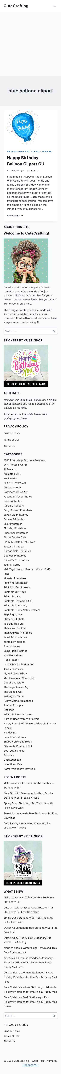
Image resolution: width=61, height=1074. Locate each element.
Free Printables (13, 501)
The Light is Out (13, 691)
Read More (15, 215)
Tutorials (9, 755)
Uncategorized (12, 759)
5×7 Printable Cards (15, 464)
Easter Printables (14, 546)
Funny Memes (12, 646)
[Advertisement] (30, 43)
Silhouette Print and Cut (18, 746)
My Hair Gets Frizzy (15, 673)
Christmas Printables (16, 532)
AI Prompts (10, 469)
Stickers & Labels (14, 619)
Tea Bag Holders (13, 623)
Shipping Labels (13, 614)
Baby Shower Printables (18, 510)
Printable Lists (12, 596)
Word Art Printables (15, 637)
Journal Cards (12, 564)
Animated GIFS (12, 473)
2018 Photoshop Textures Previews (24, 460)
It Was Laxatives (13, 669)
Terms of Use (12, 439)
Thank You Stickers (15, 628)
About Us (9, 446)
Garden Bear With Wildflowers (21, 718)
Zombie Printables (14, 641)
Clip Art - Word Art (41, 151)
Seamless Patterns (15, 737)
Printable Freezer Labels (18, 714)
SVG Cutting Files (14, 750)
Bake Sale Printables (16, 514)
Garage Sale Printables (17, 551)
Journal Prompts (13, 705)
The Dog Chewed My (16, 687)
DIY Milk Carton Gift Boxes (19, 541)
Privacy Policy (12, 433)
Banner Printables (14, 519)
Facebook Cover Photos (18, 496)
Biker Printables (13, 523)
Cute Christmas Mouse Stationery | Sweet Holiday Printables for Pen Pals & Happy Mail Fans (30, 977)
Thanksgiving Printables (18, 632)
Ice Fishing (10, 732)
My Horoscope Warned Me (19, 678)
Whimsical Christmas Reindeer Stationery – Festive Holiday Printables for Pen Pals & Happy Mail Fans (29, 963)
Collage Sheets (12, 487)
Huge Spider (11, 659)
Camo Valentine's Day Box (19, 768)
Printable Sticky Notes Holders (22, 610)
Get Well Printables (15, 555)
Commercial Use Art (16, 492)
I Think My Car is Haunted (19, 664)
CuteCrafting (16, 170)
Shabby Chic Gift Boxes (18, 741)
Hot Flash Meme (13, 655)
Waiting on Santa (14, 696)
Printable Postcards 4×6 (18, 601)
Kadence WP (30, 1064)
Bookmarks (10, 478)
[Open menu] (54, 6)
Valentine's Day (13, 764)
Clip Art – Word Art (15, 482)
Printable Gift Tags (15, 591)
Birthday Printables (18, 151)
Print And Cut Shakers (17, 587)
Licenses (9, 709)
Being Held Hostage (15, 650)
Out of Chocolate (14, 682)
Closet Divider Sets (15, 537)
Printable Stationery (15, 605)
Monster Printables (15, 578)
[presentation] (30, 128)
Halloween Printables (16, 560)
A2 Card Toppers (14, 505)
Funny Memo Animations (18, 700)
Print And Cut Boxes (16, 582)
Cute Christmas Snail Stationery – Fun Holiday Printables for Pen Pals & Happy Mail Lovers (30, 1002)
